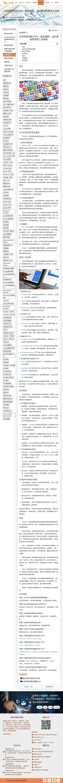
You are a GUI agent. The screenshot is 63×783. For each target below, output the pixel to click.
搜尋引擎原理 (7, 396)
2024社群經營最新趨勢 (29, 49)
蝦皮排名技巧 (7, 147)
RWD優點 (6, 405)
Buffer (29, 639)
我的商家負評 (7, 279)
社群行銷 (6, 231)
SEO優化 (5, 380)
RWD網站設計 (7, 411)
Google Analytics (24, 652)
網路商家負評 (7, 83)
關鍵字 (5, 113)
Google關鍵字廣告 (8, 348)
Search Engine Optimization (7, 415)
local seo (6, 300)
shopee (5, 126)
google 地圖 (7, 208)
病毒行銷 (6, 257)
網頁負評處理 (8, 45)
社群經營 (21, 17)
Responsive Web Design (8, 241)
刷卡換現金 (9, 736)
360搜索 (5, 177)
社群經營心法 (7, 324)
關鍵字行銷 (6, 186)
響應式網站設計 (7, 399)
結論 (23, 56)
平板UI (5, 339)
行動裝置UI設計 (8, 327)
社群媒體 (6, 195)
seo (13, 153)
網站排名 (6, 393)
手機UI (12, 336)
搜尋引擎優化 (7, 101)
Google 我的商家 (8, 282)
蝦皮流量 (6, 116)
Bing (10, 171)
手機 (50, 707)
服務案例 (34, 2)
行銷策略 (6, 254)
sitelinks (5, 312)
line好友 (56, 707)
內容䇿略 (6, 110)
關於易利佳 (22, 2)
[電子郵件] (45, 780)
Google (9, 165)
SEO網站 (5, 359)
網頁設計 (7, 62)
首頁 (16, 2)
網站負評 (6, 89)
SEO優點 (12, 365)
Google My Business (7, 291)
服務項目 (28, 2)
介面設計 (6, 336)
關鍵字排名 (6, 183)
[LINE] (54, 780)
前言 (23, 47)
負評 (4, 80)
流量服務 (6, 248)
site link (12, 315)
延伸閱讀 (24, 60)
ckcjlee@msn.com (39, 737)
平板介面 (6, 342)
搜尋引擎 (6, 389)
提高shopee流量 (8, 132)
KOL (11, 260)
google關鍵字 (7, 234)
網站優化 (6, 362)
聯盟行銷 (6, 260)
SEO (52, 2)
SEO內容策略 (7, 153)
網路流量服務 (8, 58)
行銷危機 (6, 95)
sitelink (12, 312)
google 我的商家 (8, 219)
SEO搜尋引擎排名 (8, 377)
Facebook (6, 174)
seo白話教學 (7, 159)
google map (7, 202)
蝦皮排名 (6, 141)
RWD (11, 110)
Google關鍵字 (7, 345)
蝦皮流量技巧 (7, 123)
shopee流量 (6, 129)
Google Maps (7, 168)
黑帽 (4, 165)
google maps (7, 205)
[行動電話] (49, 780)
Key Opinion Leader (7, 264)
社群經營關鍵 (7, 321)
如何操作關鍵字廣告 (8, 355)
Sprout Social (37, 639)
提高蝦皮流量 (7, 119)
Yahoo (5, 171)
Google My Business (6, 307)
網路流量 (6, 228)
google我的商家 (8, 216)
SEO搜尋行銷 (7, 371)
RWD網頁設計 (7, 199)
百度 (12, 174)
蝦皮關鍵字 (6, 138)
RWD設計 (6, 408)
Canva (21, 645)
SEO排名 (5, 192)
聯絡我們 (57, 2)
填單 (45, 707)
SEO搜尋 (5, 368)
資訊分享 (41, 2)
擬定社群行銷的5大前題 (31, 678)
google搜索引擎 (8, 189)
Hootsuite (22, 639)
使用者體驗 (6, 419)
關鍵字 (12, 231)
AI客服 (40, 707)
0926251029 (37, 740)
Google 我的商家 (8, 303)
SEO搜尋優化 (7, 383)
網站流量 (6, 222)
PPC (8, 180)
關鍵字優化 (10, 104)
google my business (6, 212)
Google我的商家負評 (8, 275)
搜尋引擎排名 (8, 33)
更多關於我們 (7, 734)
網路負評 (6, 86)
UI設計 (5, 330)
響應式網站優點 (7, 402)
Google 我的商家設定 (9, 286)
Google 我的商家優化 (9, 296)
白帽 (11, 162)
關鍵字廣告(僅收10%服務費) (9, 50)
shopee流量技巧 (8, 135)
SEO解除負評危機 (8, 268)
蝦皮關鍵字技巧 (7, 144)
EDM (11, 254)
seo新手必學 (11, 156)
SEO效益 (5, 365)
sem (4, 156)
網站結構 (6, 98)
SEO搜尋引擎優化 (8, 386)
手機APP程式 (8, 65)
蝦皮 (10, 113)
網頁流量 (6, 225)
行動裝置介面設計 (8, 333)
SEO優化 (5, 162)
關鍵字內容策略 (7, 150)
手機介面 (11, 339)
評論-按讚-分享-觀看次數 (9, 70)
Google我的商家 (8, 271)
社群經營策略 (7, 318)
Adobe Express (29, 645)
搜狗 (11, 177)
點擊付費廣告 (7, 351)
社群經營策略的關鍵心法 (31, 681)
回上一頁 (28, 687)
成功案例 (24, 53)
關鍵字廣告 (6, 237)
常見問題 (47, 2)
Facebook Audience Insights (40, 652)
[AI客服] (58, 780)
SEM (4, 180)
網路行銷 (6, 251)
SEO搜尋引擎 (7, 374)
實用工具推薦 (26, 51)
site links (6, 315)
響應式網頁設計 (7, 245)
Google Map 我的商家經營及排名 (9, 39)
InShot (38, 645)
